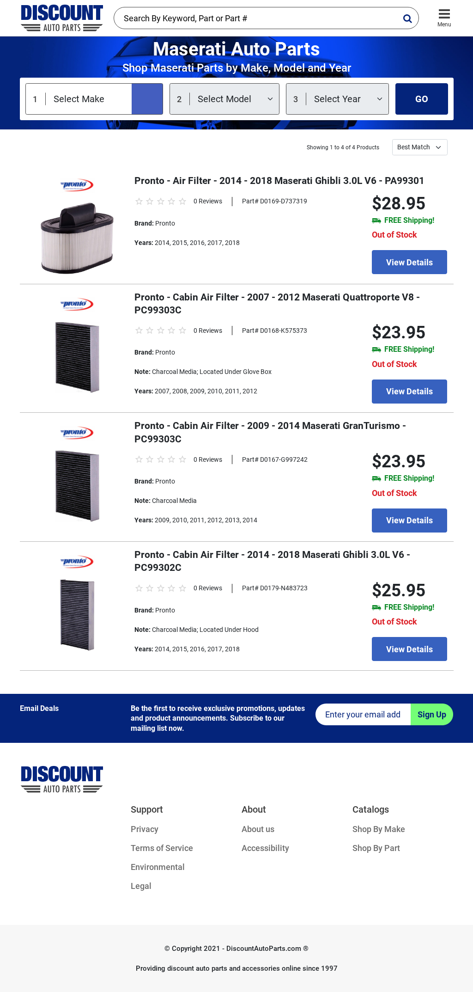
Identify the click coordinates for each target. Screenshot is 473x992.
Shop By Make (378, 829)
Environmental (158, 867)
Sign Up (432, 714)
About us (258, 829)
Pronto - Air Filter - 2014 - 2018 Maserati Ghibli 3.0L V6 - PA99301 (279, 180)
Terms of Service (162, 848)
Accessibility (265, 848)
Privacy (144, 829)
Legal (141, 886)
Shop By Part (376, 848)
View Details (409, 262)
